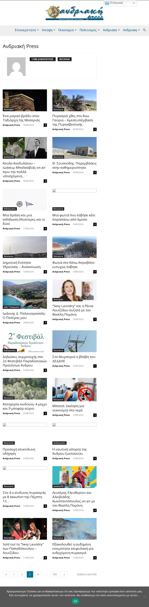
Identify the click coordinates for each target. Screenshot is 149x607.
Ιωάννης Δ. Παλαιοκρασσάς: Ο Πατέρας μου (24, 315)
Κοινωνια (58, 109)
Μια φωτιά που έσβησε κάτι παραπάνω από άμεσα (73, 217)
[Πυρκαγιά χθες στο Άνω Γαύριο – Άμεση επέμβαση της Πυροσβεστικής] (74, 100)
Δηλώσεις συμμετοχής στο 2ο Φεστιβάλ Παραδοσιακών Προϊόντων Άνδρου (25, 360)
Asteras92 (9, 157)
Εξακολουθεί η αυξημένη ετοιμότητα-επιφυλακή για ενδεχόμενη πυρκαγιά (73, 548)
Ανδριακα (110, 30)
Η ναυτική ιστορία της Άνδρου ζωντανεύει (69, 451)
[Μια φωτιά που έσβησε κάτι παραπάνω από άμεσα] (74, 200)
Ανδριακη (130, 30)
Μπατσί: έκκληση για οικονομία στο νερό (68, 408)
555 (55, 574)
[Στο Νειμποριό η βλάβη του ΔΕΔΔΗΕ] (74, 341)
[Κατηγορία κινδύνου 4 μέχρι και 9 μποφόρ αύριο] (25, 389)
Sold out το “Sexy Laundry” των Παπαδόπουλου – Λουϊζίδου (23, 548)
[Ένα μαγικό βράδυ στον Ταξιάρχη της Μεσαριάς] (25, 100)
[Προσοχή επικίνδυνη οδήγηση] (25, 434)
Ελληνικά (116, 2)
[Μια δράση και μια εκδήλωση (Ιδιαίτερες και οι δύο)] (25, 200)
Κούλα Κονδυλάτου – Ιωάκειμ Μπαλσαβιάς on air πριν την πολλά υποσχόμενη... (24, 169)
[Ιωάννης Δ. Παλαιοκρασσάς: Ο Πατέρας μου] (25, 294)
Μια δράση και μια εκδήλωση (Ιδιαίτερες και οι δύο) (24, 219)
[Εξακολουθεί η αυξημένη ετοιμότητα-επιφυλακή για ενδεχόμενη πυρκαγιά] (74, 529)
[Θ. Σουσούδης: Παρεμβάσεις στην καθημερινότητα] (74, 148)
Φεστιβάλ (9, 109)
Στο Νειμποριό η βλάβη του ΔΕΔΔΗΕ (73, 358)
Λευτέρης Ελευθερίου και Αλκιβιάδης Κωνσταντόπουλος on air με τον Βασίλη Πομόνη (73, 499)
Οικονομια (66, 30)
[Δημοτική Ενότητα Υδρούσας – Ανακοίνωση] (25, 247)
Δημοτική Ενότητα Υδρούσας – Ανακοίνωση (22, 264)
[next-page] (64, 574)
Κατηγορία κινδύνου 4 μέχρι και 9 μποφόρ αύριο (25, 406)
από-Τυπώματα (11, 307)
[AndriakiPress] (74, 13)
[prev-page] (6, 574)
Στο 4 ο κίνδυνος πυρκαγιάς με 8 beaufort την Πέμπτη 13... (24, 496)
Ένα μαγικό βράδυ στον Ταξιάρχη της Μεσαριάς (21, 118)
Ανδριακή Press (11, 124)
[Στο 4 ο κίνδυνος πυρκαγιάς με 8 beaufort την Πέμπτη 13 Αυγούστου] (25, 477)
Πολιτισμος (88, 30)
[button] (144, 30)
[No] (144, 597)
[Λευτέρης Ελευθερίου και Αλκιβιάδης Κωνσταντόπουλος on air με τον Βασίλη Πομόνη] (74, 477)
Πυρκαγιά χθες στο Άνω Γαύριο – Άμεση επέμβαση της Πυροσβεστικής (72, 120)
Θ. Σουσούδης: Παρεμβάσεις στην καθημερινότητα (74, 165)
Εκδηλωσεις (10, 208)
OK (75, 601)
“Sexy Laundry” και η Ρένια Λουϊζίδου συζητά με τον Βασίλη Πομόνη (72, 310)
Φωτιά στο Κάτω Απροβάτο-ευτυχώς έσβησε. (73, 264)
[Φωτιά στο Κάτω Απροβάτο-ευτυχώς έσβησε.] (74, 247)
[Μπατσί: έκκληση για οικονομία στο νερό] (74, 390)
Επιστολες (9, 443)
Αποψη (47, 30)
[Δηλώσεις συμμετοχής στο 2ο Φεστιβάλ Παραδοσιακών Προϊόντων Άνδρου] (25, 341)
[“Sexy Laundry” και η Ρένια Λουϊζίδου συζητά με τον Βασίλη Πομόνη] (74, 290)
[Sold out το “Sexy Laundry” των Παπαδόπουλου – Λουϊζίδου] (25, 529)
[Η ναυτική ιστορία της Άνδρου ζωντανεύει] (74, 434)
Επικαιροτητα (25, 30)
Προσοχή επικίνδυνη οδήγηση (19, 451)
